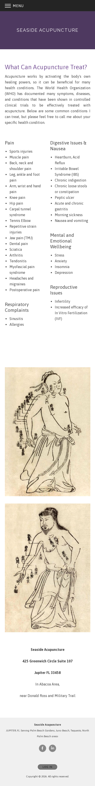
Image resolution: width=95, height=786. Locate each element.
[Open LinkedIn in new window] (53, 748)
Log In (47, 767)
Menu (18, 6)
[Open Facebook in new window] (43, 748)
